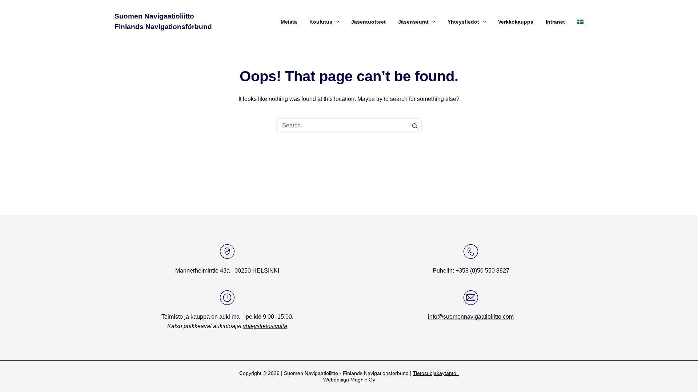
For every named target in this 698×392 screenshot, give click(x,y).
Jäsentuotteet (368, 22)
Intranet (555, 22)
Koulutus (320, 22)
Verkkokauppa (515, 22)
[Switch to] (579, 22)
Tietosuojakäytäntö (436, 373)
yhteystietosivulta (265, 326)
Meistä (289, 22)
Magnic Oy (362, 380)
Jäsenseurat (413, 22)
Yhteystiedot (463, 22)
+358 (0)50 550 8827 (482, 271)
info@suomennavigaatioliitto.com (471, 317)
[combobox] (342, 125)
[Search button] (414, 125)
